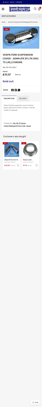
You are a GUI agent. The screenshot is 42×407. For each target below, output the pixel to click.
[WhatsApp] (19, 90)
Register (19, 2)
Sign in (12, 2)
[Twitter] (15, 90)
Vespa (28, 126)
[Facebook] (12, 90)
